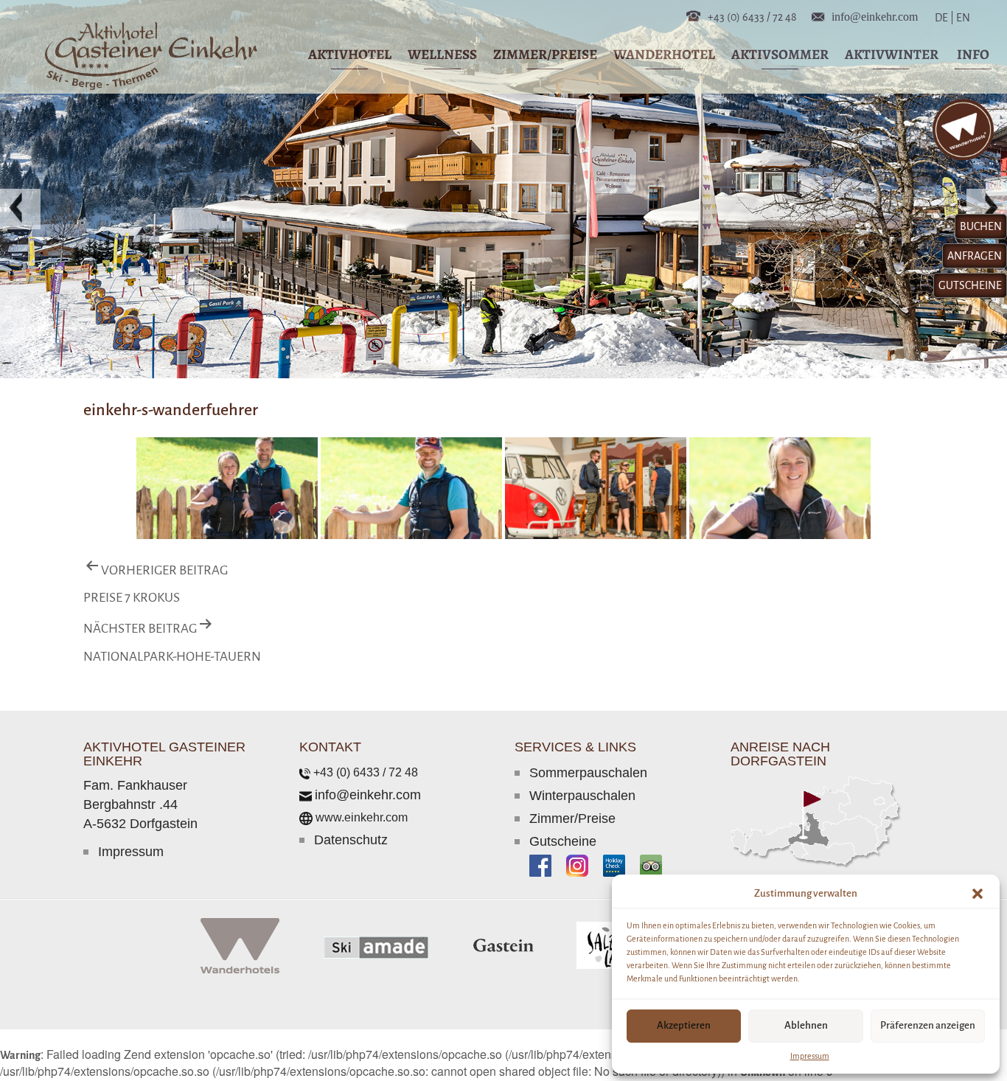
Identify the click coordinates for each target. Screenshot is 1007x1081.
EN (962, 18)
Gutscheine (562, 841)
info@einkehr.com (875, 15)
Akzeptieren (684, 1025)
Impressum (809, 1056)
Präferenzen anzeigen (927, 1025)
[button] (977, 893)
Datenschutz (351, 840)
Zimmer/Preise (572, 818)
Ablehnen (806, 1025)
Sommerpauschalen (588, 772)
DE (944, 18)
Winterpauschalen (582, 795)
